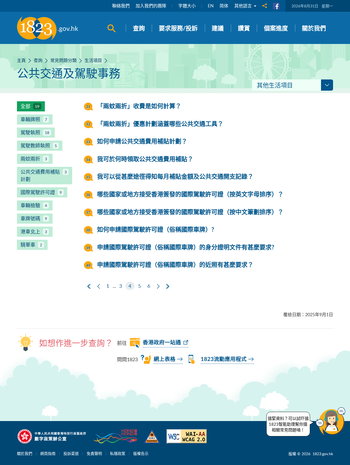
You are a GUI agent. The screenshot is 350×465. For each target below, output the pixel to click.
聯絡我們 (121, 6)
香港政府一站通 (162, 342)
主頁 (21, 60)
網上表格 (165, 359)
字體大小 (187, 6)
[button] (332, 421)
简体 (224, 6)
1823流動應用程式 (224, 359)
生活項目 (93, 60)
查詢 (38, 60)
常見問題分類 (63, 60)
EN (211, 6)
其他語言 (243, 6)
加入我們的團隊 (151, 6)
